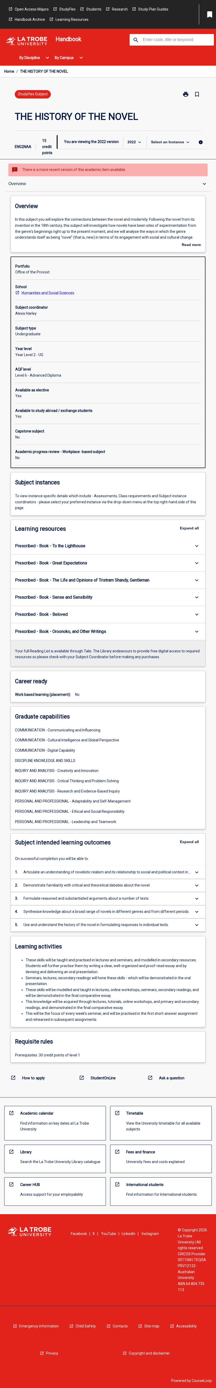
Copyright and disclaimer (149, 1353)
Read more (191, 245)
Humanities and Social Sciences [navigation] (48, 293)
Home (9, 71)
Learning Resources (72, 19)
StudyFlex (67, 9)
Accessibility (186, 1326)
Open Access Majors (32, 9)
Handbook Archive (30, 19)
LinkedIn (128, 1234)
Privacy (52, 1353)
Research (120, 9)
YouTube (108, 1234)
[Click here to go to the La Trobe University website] (26, 42)
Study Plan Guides (153, 9)
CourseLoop (202, 1381)
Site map (151, 1326)
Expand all (189, 528)
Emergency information (39, 1326)
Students (93, 9)
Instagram (150, 1234)
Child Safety (86, 1326)
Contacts (120, 1326)
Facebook (79, 1234)
